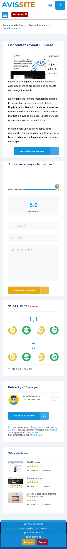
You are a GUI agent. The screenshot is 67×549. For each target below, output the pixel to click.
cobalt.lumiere (31, 395)
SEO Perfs (19, 14)
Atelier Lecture (35, 478)
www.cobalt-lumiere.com (31, 151)
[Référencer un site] (60, 5)
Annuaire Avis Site (13, 25)
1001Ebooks (33, 462)
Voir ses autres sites (24, 415)
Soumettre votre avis (24, 290)
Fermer (42, 542)
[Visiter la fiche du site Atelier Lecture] (15, 482)
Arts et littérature (38, 25)
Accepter (28, 542)
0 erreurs (33, 306)
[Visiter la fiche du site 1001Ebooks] (15, 466)
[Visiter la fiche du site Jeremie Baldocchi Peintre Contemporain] (15, 497)
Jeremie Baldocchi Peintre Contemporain (41, 495)
